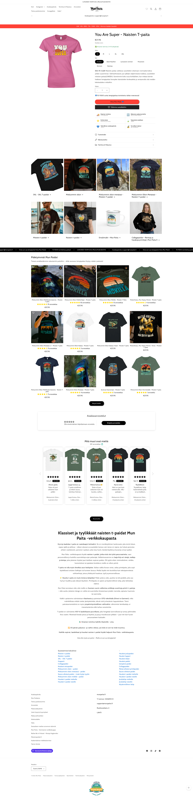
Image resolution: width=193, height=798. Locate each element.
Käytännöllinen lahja (126, 684)
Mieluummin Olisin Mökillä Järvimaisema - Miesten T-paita (47, 300)
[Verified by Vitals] (24, 787)
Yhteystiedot (90, 775)
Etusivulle (96, 519)
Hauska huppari (124, 656)
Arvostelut (34, 705)
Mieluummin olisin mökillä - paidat (70, 677)
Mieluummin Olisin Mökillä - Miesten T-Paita (112, 300)
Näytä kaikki (96, 403)
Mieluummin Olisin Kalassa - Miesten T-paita (80, 345)
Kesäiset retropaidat (65, 666)
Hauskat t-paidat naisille (67, 682)
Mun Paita (38, 775)
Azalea (99, 62)
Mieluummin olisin (73, 195)
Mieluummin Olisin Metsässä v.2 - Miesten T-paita (47, 345)
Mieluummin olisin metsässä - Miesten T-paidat (111, 196)
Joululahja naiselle (125, 682)
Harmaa (110, 66)
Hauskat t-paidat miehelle (67, 679)
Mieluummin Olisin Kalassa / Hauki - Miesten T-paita (113, 345)
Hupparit (61, 661)
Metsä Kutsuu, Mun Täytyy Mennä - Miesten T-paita (145, 300)
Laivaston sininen (127, 62)
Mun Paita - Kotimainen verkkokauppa (43, 730)
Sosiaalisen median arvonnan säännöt (43, 726)
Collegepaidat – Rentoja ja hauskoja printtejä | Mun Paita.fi (145, 239)
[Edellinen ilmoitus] (32, 16)
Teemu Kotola (35, 744)
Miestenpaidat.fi (36, 737)
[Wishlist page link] (147, 9)
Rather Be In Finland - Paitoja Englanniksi (44, 733)
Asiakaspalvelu (36, 694)
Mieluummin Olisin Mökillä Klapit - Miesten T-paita (80, 300)
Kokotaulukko (35, 719)
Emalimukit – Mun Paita (108, 238)
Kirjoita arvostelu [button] (113, 423)
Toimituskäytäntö (80, 775)
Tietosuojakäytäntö (59, 775)
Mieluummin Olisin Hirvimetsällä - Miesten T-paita (146, 390)
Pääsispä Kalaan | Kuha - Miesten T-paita (25, 784)
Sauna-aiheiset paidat (127, 672)
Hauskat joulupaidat (126, 654)
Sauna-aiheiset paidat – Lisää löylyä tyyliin (73, 674)
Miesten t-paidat (40, 238)
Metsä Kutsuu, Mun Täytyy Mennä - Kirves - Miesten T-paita (146, 346)
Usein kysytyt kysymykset (39, 712)
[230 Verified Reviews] (96, 796)
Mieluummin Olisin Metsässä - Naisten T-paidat (144, 196)
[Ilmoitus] (161, 16)
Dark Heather (111, 62)
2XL (123, 54)
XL (116, 54)
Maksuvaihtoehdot (37, 716)
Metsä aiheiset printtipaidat (129, 669)
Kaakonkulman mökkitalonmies (41, 740)
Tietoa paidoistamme (38, 701)
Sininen (99, 66)
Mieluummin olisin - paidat (68, 669)
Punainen (141, 62)
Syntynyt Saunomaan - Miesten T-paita (113, 390)
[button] (40, 7)
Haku (32, 723)
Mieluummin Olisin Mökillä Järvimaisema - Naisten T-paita (47, 390)
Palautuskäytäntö (37, 708)
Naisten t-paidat (73, 238)
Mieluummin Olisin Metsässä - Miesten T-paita (80, 390)
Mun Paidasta (35, 698)
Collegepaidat (63, 664)
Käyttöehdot (70, 775)
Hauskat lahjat (124, 659)
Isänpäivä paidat (125, 664)
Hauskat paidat (124, 661)
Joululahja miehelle (126, 679)
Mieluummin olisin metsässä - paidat (71, 672)
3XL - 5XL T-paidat (41, 195)
